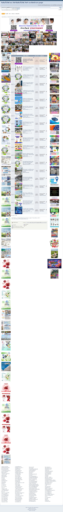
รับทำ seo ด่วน (31, 472)
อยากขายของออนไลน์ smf (32, 476)
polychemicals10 (43, 195)
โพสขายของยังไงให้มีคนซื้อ (33, 487)
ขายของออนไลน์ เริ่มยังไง (18, 498)
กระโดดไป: (24, 222)
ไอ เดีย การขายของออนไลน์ (33, 479)
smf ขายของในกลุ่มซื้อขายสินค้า (33, 486)
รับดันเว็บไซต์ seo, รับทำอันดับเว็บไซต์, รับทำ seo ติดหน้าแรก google (22, 2)
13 (32, 148)
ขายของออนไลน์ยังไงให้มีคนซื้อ (33, 477)
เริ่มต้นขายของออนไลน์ (18, 497)
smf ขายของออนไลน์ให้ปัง (32, 495)
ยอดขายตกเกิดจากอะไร (48, 483)
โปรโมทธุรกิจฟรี (17, 480)
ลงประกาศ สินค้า (17, 475)
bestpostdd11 (43, 69)
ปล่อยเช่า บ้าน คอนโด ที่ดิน (5, 492)
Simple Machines (35, 507)
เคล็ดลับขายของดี (17, 469)
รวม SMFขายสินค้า (18, 473)
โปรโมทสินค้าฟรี (17, 481)
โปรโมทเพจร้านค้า (47, 501)
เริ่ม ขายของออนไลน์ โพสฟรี (33, 481)
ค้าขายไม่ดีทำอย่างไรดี (18, 470)
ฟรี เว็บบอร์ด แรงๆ (17, 491)
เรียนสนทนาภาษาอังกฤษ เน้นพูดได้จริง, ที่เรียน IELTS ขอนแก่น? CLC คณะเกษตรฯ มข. (28, 138)
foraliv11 (26, 93)
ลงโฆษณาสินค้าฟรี (4, 476)
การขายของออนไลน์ (18, 500)
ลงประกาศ (2, 487)
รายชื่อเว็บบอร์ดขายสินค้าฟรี (19, 488)
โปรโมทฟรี (46, 476)
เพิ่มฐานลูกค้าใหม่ (3, 472)
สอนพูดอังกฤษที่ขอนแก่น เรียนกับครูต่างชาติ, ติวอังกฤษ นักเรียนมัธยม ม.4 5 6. (28, 146)
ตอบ (35, 55)
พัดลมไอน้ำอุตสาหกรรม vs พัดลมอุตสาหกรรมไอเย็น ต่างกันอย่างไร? (28, 123)
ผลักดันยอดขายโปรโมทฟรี (49, 478)
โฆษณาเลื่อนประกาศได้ (18, 493)
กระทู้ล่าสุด (42, 55)
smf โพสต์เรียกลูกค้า (32, 493)
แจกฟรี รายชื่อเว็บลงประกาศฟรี (19, 482)
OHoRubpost (43, 61)
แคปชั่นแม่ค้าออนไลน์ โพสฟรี (33, 491)
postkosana (27, 62)
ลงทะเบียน (18, 7)
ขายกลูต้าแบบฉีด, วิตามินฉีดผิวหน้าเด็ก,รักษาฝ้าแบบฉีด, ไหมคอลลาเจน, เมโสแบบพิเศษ (28, 209)
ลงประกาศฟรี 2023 (4, 500)
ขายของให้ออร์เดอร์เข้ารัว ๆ (33, 492)
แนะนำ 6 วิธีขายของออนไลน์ (19, 495)
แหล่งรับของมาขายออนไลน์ (49, 471)
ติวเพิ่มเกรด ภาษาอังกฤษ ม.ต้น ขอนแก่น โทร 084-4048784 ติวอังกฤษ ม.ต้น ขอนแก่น (28, 99)
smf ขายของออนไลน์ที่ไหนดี (33, 482)
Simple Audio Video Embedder (32, 509)
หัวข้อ (24, 55)
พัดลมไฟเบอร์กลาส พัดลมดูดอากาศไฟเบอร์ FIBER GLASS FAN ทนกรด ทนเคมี (27, 178)
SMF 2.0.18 (27, 507)
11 (32, 101)
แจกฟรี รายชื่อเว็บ (17, 485)
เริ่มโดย (27, 55)
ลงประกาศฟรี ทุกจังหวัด (4, 490)
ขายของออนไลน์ (17, 494)
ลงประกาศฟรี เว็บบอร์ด (18, 489)
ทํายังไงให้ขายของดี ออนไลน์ (5, 467)
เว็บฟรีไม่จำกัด (3, 479)
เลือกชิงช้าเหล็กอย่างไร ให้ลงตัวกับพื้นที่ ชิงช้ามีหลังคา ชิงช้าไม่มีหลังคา (28, 186)
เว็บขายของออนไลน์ (32, 480)
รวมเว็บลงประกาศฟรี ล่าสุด (5, 473)
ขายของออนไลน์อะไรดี (48, 472)
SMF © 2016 (31, 507)
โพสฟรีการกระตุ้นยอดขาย (48, 488)
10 (30, 93)
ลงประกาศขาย (3, 481)
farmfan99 (26, 85)
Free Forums (33, 508)
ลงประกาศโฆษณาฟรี (4, 499)
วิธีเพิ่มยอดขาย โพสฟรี (32, 500)
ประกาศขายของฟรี (47, 497)
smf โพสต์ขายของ (31, 496)
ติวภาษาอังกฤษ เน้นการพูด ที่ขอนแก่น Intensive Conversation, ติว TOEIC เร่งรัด (28, 115)
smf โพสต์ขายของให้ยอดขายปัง (33, 484)
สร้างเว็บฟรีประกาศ (18, 501)
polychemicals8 (43, 77)
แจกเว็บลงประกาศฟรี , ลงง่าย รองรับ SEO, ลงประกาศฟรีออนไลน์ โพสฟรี (28, 60)
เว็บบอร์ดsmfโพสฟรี (18, 487)
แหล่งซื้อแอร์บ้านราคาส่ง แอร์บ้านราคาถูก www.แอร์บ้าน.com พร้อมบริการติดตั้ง (28, 91)
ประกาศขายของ (3, 484)
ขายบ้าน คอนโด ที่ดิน (4, 493)
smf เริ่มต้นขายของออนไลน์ (33, 478)
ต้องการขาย (3, 491)
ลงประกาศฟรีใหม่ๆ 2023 (18, 479)
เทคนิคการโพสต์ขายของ (32, 483)
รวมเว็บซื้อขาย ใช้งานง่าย (5, 489)
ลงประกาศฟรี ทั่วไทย (4, 498)
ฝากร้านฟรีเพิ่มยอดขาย (48, 493)
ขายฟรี (46, 485)
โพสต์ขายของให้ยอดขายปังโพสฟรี (34, 485)
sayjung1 (42, 132)
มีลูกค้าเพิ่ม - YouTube (48, 477)
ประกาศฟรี (3, 478)
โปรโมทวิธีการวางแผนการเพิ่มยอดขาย (50, 481)
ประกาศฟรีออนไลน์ (18, 474)
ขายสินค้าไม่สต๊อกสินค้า (32, 470)
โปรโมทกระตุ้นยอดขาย (48, 489)
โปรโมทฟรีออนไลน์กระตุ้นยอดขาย (50, 490)
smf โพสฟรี (30, 475)
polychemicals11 (27, 164)
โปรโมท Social (17, 483)
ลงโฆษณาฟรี (47, 500)
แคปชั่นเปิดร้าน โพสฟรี (32, 498)
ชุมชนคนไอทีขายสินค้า (18, 478)
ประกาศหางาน (3, 485)
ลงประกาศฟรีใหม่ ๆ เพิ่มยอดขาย (49, 494)
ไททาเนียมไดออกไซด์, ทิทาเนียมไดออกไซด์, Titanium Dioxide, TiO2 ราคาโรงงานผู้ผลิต (28, 162)
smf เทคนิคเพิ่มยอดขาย (32, 501)
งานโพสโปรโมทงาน (18, 471)
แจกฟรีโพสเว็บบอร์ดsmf (18, 486)
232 (16, 215)
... (30, 109)
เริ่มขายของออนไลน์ (32, 471)
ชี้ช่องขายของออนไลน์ (18, 499)
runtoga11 (26, 211)
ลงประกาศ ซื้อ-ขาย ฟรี (18, 477)
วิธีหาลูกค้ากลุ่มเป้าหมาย (4, 469)
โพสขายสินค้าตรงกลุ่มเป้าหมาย (19, 492)
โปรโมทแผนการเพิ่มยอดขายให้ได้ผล (50, 480)
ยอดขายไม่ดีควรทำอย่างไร (48, 482)
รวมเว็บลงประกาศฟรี (4, 501)
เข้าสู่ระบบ (13, 7)
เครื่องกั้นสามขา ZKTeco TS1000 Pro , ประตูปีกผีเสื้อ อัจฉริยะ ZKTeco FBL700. (28, 68)
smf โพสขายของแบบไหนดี (33, 488)
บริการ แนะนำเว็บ (4, 486)
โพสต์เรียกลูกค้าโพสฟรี (32, 494)
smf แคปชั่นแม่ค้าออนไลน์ (32, 490)
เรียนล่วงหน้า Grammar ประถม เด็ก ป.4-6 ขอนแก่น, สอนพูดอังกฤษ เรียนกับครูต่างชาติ (28, 201)
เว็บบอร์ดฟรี (46, 475)
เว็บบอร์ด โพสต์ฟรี (17, 476)
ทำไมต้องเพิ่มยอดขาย (48, 484)
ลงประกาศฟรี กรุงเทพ (4, 497)
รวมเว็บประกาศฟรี (4, 474)
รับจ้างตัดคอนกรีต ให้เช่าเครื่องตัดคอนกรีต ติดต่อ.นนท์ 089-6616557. (28, 131)
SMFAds (29, 508)
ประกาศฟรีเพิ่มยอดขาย (48, 491)
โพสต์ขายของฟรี (3, 475)
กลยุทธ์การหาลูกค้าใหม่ (4, 466)
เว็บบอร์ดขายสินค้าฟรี (18, 490)
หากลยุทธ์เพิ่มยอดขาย (18, 466)
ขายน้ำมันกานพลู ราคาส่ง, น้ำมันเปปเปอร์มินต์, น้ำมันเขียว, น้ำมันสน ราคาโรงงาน (28, 75)
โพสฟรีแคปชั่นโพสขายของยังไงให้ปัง (34, 489)
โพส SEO (46, 499)
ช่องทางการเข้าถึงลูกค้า (4, 471)
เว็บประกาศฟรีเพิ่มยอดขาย (49, 495)
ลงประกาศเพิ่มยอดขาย (48, 492)
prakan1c (26, 180)
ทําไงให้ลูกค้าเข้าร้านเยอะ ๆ (19, 467)
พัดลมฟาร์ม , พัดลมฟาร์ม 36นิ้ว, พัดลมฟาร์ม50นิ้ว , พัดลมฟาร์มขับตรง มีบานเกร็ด (28, 154)
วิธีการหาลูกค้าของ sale (4, 468)
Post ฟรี (46, 496)
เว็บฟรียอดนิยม (3, 482)
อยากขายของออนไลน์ (18, 496)
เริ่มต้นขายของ (47, 470)
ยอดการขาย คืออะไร (48, 486)
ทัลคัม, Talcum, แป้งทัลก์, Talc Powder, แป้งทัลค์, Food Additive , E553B (28, 194)
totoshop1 (26, 156)
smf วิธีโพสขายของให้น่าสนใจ (33, 499)
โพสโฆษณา (3, 483)
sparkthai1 (26, 109)
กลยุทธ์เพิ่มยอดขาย (18, 468)
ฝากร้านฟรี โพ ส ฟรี (4, 496)
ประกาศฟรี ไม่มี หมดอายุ (5, 494)
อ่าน (38, 55)
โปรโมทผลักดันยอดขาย (48, 479)
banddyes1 (42, 187)
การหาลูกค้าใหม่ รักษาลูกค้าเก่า (5, 470)
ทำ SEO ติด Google (4, 480)
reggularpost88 (27, 101)
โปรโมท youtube (17, 484)
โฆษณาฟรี (3, 477)
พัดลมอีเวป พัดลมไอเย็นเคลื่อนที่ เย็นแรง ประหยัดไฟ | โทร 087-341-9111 (28, 83)
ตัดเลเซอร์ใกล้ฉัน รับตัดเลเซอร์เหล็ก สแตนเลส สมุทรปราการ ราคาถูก (28, 107)
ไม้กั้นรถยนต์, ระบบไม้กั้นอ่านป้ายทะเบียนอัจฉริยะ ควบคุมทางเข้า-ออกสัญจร (28, 170)
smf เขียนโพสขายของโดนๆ (33, 497)
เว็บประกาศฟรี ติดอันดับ (4, 495)
